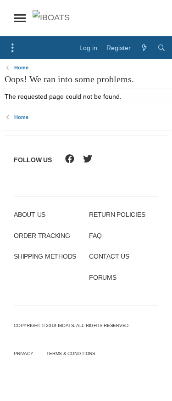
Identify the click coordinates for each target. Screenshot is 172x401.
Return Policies (117, 214)
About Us (29, 214)
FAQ (95, 235)
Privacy (23, 353)
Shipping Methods (45, 256)
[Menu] (12, 47)
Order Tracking (42, 235)
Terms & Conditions (70, 353)
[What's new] (144, 48)
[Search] (161, 48)
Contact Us (109, 256)
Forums (103, 277)
